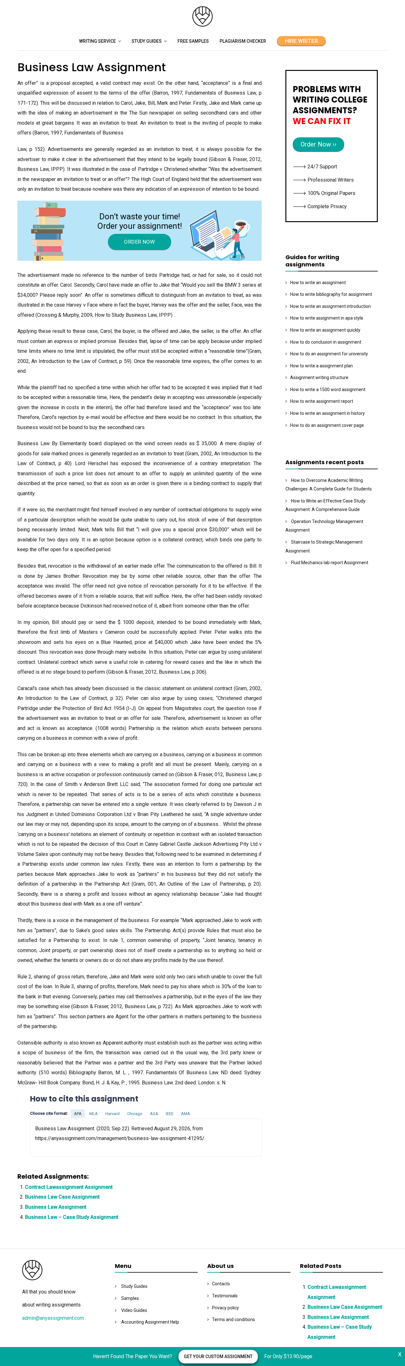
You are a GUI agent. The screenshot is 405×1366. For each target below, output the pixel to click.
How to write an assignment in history (327, 413)
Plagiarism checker (243, 41)
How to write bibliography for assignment (331, 294)
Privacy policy (225, 1307)
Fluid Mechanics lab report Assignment (329, 562)
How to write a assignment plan (321, 365)
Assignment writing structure (319, 377)
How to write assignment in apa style (326, 318)
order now (139, 242)
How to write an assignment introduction (330, 306)
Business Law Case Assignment (62, 1197)
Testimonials (225, 1295)
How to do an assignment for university (329, 353)
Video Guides (134, 1310)
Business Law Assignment (55, 1207)
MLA (93, 1113)
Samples (130, 1298)
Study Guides (147, 41)
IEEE (169, 1113)
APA (78, 1113)
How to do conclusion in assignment (325, 342)
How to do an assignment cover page (327, 425)
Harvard (112, 1113)
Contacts (221, 1283)
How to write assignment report (321, 401)
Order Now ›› (318, 144)
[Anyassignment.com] (202, 25)
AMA (185, 1113)
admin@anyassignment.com (53, 1318)
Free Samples (193, 41)
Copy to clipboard (53, 1137)
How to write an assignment (318, 282)
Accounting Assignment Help (150, 1322)
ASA (154, 1113)
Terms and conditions (233, 1319)
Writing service (97, 41)
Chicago (134, 1113)
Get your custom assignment (218, 1356)
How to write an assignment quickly (325, 330)
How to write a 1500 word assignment (327, 389)
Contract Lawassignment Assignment (69, 1187)
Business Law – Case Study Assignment (71, 1217)
